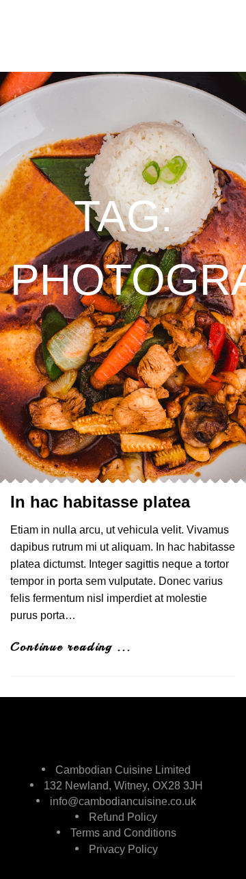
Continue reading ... (70, 646)
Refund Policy (123, 817)
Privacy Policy (123, 849)
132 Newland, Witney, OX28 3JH (123, 785)
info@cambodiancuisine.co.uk (123, 801)
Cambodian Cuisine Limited (123, 770)
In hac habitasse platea (100, 502)
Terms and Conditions (123, 833)
